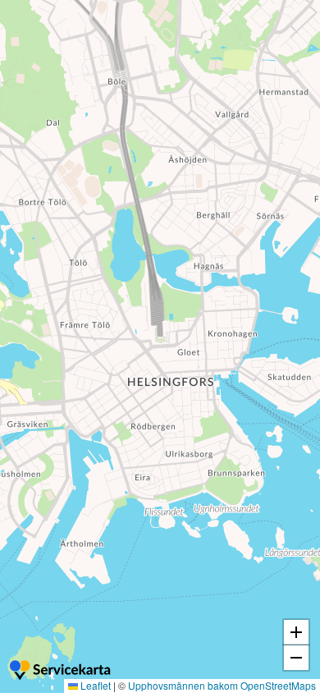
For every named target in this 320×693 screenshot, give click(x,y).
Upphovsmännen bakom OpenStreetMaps (222, 685)
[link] (61, 671)
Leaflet (94, 685)
